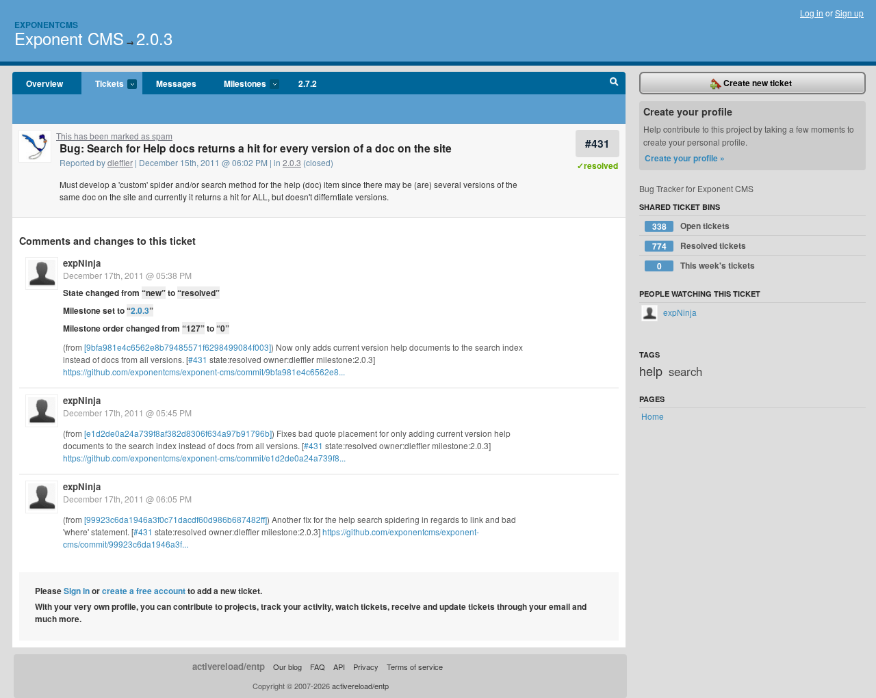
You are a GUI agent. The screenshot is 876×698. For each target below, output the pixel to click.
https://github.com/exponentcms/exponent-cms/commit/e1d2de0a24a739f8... (204, 458)
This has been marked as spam (114, 136)
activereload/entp (228, 666)
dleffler (120, 162)
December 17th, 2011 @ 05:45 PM (127, 412)
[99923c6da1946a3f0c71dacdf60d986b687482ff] (175, 519)
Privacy (365, 666)
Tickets (102, 84)
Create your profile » (685, 158)
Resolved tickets (699, 245)
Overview (44, 83)
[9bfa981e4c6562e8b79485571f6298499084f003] (177, 347)
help (650, 370)
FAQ (317, 666)
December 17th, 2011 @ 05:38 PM (127, 275)
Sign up (849, 12)
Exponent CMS (69, 38)
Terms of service (415, 666)
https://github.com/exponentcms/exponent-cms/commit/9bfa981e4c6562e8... (204, 371)
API (339, 666)
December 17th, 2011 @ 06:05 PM (127, 499)
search (685, 371)
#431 (597, 143)
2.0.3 (154, 38)
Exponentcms (46, 24)
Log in (811, 12)
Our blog (287, 666)
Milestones (238, 84)
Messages (176, 83)
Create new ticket (756, 83)
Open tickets (691, 225)
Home (652, 416)
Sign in (77, 591)
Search (614, 83)
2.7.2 (307, 83)
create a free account (143, 591)
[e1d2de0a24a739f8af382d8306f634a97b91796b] (178, 433)
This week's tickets (706, 265)
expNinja (82, 262)
